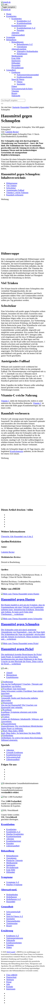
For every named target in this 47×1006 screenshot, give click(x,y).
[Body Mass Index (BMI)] (12, 731)
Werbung (10, 979)
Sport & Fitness (17, 79)
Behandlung (11, 40)
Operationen (22, 47)
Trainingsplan (11, 923)
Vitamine (15, 91)
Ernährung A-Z (12, 936)
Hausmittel (15, 65)
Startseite (16, 107)
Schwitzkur (11, 188)
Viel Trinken (11, 185)
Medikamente (17, 56)
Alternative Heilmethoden (27, 51)
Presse (8, 982)
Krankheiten (11, 16)
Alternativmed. (9, 889)
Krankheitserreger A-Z (26, 28)
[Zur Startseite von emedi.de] (6, 2)
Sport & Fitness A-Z (14, 916)
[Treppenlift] (6, 696)
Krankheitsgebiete (24, 23)
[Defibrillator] (7, 735)
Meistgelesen (11, 675)
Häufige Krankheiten (15, 834)
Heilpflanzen (22, 54)
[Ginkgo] (5, 717)
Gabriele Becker (7, 552)
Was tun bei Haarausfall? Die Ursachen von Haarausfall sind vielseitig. (19, 706)
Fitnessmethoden (13, 921)
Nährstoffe (15, 96)
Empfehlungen (12, 677)
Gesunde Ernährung (14, 752)
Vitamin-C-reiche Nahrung (17, 192)
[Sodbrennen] (7, 682)
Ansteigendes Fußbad (15, 190)
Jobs (8, 984)
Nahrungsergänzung (14, 938)
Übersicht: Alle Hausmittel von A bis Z (17, 536)
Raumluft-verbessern (14, 195)
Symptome (10, 37)
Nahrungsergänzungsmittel (28, 75)
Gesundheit (11, 70)
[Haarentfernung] (8, 724)
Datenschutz (11, 977)
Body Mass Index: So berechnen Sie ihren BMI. (21, 733)
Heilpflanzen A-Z (13, 899)
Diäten (14, 86)
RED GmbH (11, 952)
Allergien (15, 33)
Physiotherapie (17, 68)
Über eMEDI (11, 975)
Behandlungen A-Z (25, 44)
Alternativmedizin (18, 49)
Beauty (14, 93)
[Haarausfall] (7, 703)
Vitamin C (5, 401)
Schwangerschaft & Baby (22, 89)
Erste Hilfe (15, 58)
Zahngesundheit (18, 35)
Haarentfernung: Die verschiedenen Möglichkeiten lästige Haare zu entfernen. (22, 727)
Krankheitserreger (18, 26)
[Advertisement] (23, 225)
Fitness (19, 82)
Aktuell (9, 673)
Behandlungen (17, 42)
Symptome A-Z (12, 882)
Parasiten (20, 30)
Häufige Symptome (14, 884)
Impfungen (15, 61)
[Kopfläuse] (6, 710)
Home (8, 14)
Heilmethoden (12, 894)
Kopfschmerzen (16, 451)
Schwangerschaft (13, 757)
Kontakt (9, 986)
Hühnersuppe (11, 183)
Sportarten (21, 84)
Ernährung (15, 72)
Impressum (10, 989)
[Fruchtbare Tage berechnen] (13, 689)
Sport (8, 914)
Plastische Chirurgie (14, 860)
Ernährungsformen (24, 77)
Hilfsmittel (15, 63)
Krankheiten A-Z (24, 21)
